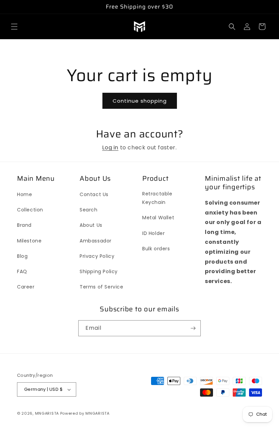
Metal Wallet (158, 217)
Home (24, 194)
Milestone (29, 240)
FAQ (22, 271)
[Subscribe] (192, 328)
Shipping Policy (99, 271)
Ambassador (96, 240)
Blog (22, 256)
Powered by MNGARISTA (85, 413)
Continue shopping (140, 100)
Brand (24, 225)
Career (26, 286)
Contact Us (94, 194)
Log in (110, 147)
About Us (91, 225)
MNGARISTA (47, 413)
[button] (14, 26)
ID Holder (153, 233)
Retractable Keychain (157, 198)
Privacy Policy (97, 256)
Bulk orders (156, 248)
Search (89, 209)
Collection (30, 209)
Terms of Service (102, 286)
